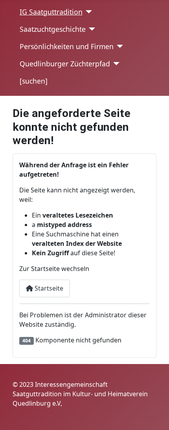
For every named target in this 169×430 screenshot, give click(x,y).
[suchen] (34, 81)
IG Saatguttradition (51, 11)
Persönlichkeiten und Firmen (67, 46)
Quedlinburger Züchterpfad (65, 63)
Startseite (48, 288)
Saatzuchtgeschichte (53, 29)
